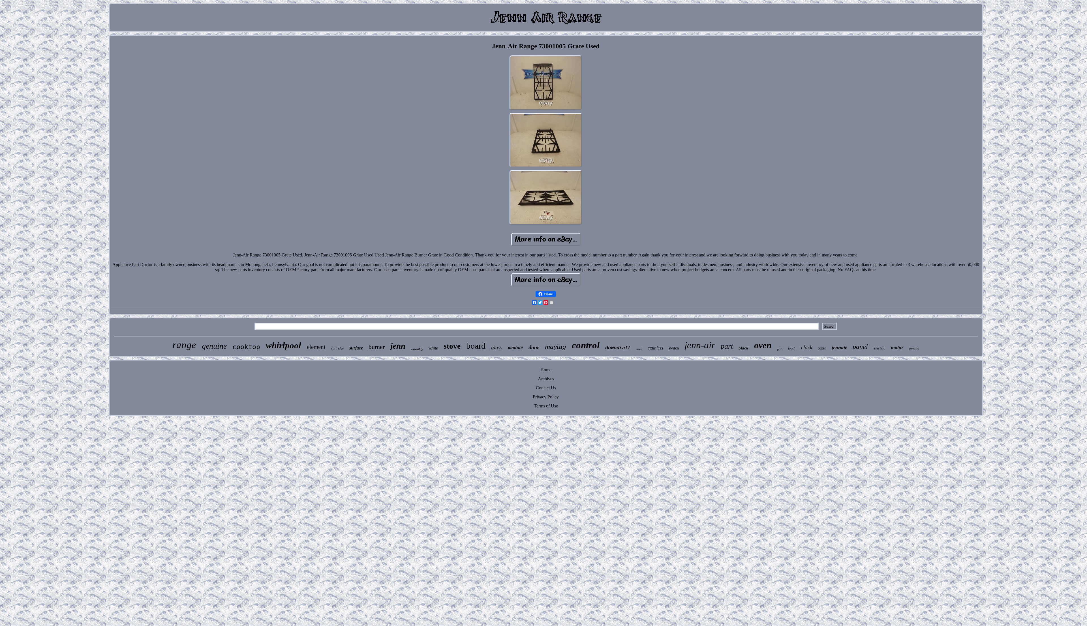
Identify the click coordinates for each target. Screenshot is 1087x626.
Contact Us (546, 387)
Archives (546, 378)
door (533, 347)
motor (897, 347)
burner (377, 346)
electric (879, 348)
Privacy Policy (546, 396)
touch (791, 348)
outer (822, 348)
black (743, 348)
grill (779, 349)
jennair (839, 347)
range (184, 344)
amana (914, 348)
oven (763, 345)
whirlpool (283, 345)
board (475, 345)
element (316, 347)
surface (356, 348)
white (433, 348)
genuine (214, 346)
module (515, 347)
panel (860, 346)
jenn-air (699, 345)
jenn (397, 345)
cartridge (337, 348)
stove (452, 346)
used (639, 349)
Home (545, 369)
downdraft (618, 348)
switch (674, 348)
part (727, 346)
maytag (555, 346)
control (586, 345)
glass (496, 347)
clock (806, 347)
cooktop (246, 347)
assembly (417, 349)
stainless (655, 348)
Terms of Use (546, 405)
